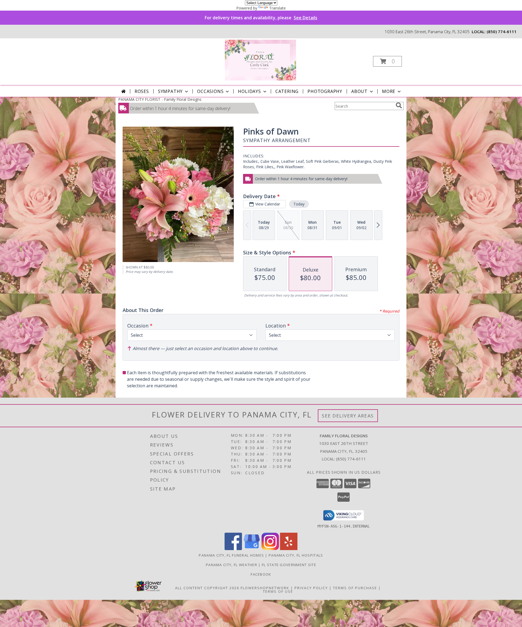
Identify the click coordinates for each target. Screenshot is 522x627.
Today (298, 204)
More (388, 91)
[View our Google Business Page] (251, 548)
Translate (277, 8)
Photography (324, 91)
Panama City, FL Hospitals (296, 555)
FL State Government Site (289, 564)
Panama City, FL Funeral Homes (231, 555)
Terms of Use (278, 591)
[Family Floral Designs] (260, 59)
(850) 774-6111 (502, 31)
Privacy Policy (311, 587)
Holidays (249, 91)
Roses (142, 91)
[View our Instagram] (270, 548)
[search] (398, 105)
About (359, 91)
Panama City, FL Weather (231, 564)
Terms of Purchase (355, 587)
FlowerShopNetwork (265, 587)
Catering (287, 91)
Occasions (210, 91)
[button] (387, 61)
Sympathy (170, 91)
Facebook (261, 574)
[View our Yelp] (288, 548)
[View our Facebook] (233, 548)
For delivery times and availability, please (261, 18)
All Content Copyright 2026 (207, 587)
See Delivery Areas (348, 416)
